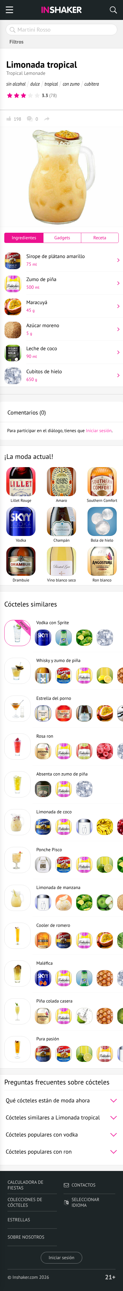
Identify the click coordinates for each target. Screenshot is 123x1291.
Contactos (83, 1185)
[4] (30, 95)
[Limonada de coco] (17, 822)
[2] (16, 95)
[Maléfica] (17, 973)
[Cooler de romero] (17, 936)
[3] (23, 95)
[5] (37, 95)
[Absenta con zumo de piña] (17, 784)
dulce (35, 84)
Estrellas (18, 1220)
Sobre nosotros (25, 1237)
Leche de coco (41, 352)
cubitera (91, 84)
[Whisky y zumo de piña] (17, 671)
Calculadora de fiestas (25, 1185)
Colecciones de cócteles (24, 1202)
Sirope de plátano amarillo (55, 260)
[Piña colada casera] (17, 1011)
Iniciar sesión (61, 1258)
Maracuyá (36, 306)
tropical (51, 84)
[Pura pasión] (17, 1049)
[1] (9, 95)
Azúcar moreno (42, 329)
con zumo (71, 84)
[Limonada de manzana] (17, 898)
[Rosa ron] (17, 746)
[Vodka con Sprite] (17, 633)
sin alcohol (15, 84)
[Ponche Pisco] (17, 860)
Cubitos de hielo (44, 375)
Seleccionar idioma (85, 1202)
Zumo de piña (41, 283)
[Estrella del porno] (17, 709)
